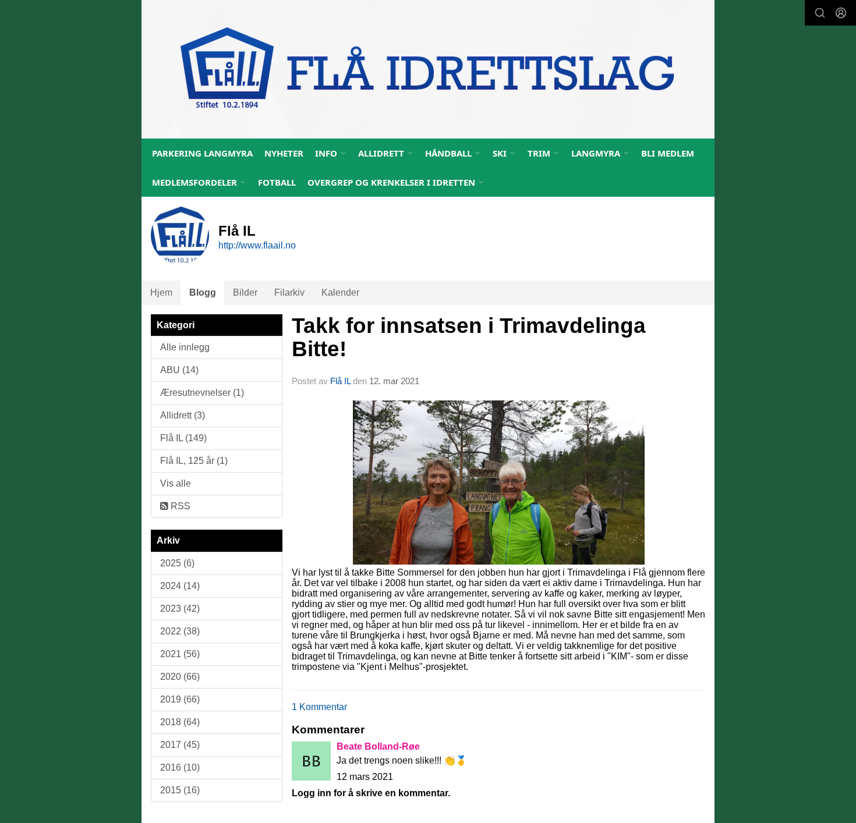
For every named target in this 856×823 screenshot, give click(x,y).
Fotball (277, 182)
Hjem (161, 292)
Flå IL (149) (183, 438)
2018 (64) (180, 722)
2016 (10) (180, 767)
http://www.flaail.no (257, 245)
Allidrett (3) (182, 415)
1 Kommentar (319, 707)
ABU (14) (179, 370)
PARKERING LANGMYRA (202, 153)
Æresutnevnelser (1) (202, 393)
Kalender (340, 292)
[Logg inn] (840, 12)
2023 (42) (180, 608)
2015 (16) (180, 790)
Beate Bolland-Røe (378, 746)
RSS (179, 506)
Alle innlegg (185, 347)
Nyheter (283, 153)
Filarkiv (289, 292)
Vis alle (175, 483)
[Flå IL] (428, 69)
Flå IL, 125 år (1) (194, 461)
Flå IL (340, 381)
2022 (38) (180, 631)
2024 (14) (180, 586)
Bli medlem (667, 153)
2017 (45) (180, 745)
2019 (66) (180, 699)
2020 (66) (180, 677)
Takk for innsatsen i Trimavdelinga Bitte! (469, 337)
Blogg (202, 292)
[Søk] (819, 12)
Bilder (245, 292)
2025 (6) (177, 563)
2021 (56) (180, 654)
